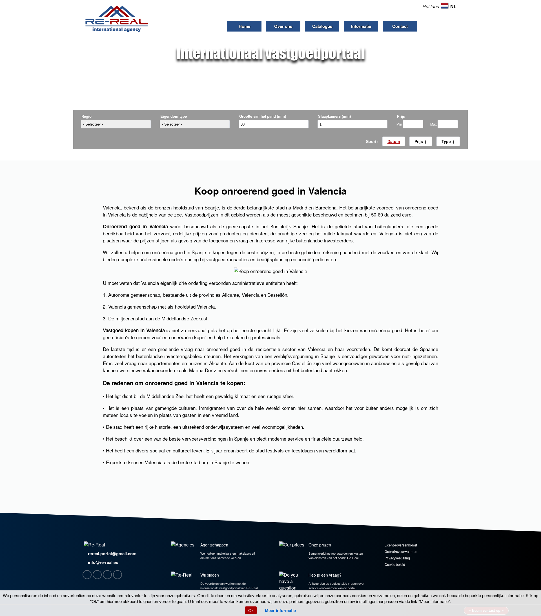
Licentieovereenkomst (401, 545)
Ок (251, 610)
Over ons (283, 26)
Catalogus (322, 26)
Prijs (419, 141)
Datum (393, 141)
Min (399, 124)
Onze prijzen (320, 545)
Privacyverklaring (397, 557)
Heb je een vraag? (325, 575)
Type (447, 141)
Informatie (361, 26)
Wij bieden (209, 575)
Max (434, 124)
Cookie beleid (395, 564)
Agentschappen (214, 545)
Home (244, 26)
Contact (400, 26)
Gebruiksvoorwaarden (401, 551)
